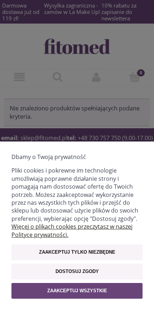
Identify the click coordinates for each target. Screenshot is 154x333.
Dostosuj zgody (77, 271)
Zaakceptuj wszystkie (77, 290)
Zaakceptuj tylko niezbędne (77, 252)
